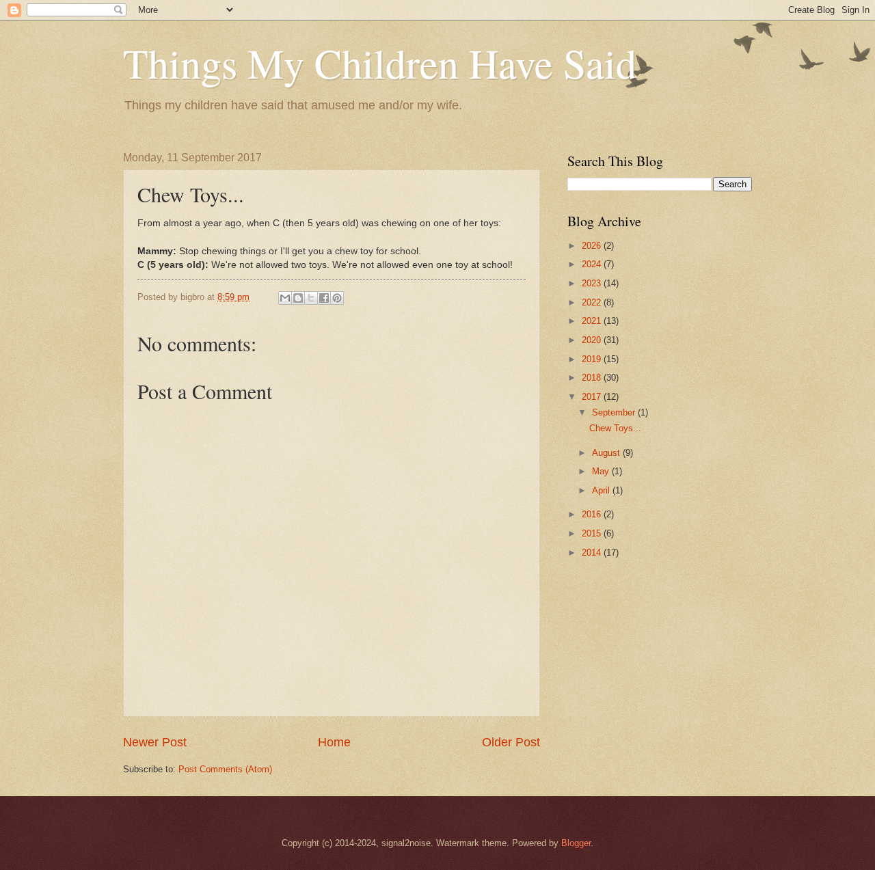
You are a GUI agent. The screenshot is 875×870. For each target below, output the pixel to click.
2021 (593, 321)
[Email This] (285, 298)
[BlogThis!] (298, 298)
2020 (593, 340)
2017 (593, 397)
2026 (593, 246)
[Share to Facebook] (324, 298)
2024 (593, 264)
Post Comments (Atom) (225, 769)
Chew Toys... (615, 428)
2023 (593, 283)
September (615, 412)
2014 (593, 552)
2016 (593, 514)
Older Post (511, 742)
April (602, 490)
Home (334, 742)
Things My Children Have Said (379, 63)
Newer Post (155, 742)
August (607, 453)
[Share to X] (311, 298)
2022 (593, 302)
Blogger (576, 843)
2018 (593, 377)
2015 (593, 533)
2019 (593, 359)
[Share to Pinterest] (337, 298)
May (602, 471)
